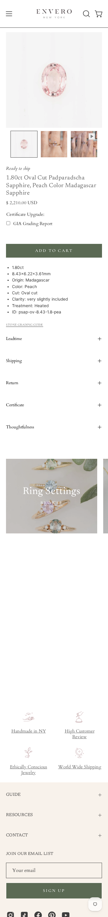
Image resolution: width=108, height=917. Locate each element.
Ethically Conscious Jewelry (28, 770)
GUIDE (13, 795)
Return (12, 383)
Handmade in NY (28, 731)
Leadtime (14, 338)
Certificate (15, 405)
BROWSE (51, 502)
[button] (86, 14)
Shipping (14, 361)
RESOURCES (19, 815)
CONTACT (17, 835)
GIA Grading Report (32, 224)
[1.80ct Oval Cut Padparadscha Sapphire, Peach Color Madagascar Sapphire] (24, 144)
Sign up (54, 890)
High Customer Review (79, 734)
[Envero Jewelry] (54, 13)
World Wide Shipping (79, 767)
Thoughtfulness (20, 427)
